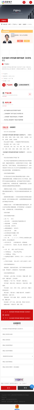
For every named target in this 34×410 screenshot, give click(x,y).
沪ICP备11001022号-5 (11, 399)
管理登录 (16, 401)
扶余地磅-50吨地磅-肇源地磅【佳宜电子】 (20, 318)
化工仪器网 (10, 401)
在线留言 (12, 127)
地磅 (20, 24)
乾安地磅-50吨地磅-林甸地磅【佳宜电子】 (20, 312)
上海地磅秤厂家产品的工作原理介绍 (13, 113)
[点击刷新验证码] (19, 379)
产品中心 (4, 20)
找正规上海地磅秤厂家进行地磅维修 (13, 119)
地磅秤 (24, 24)
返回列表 (7, 315)
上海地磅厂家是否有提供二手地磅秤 (13, 116)
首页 (9, 24)
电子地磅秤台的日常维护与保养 (12, 110)
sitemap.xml (22, 401)
